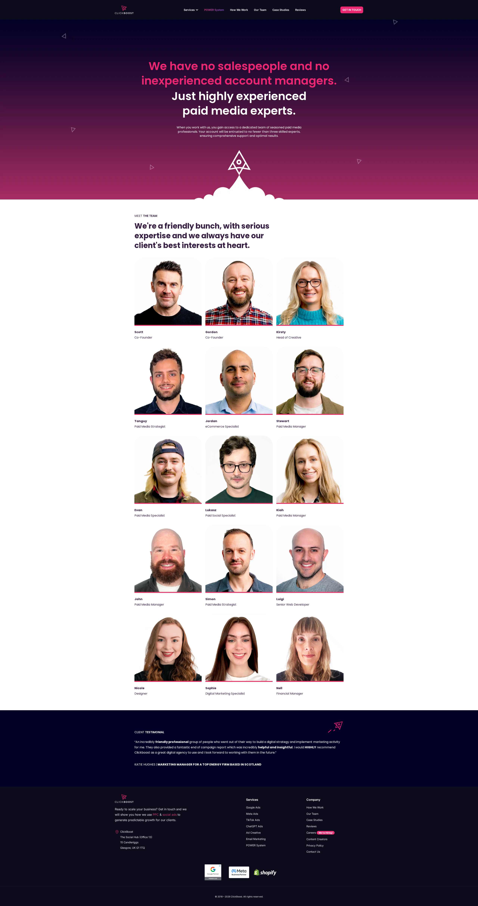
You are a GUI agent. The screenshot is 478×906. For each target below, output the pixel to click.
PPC (156, 814)
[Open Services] (197, 10)
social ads (169, 814)
